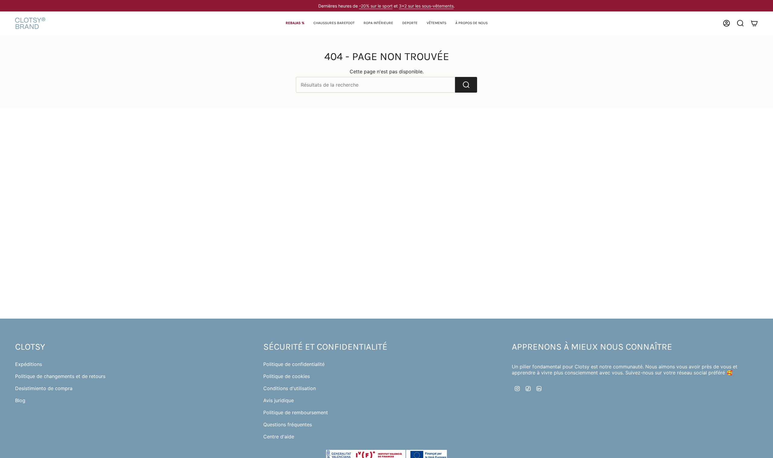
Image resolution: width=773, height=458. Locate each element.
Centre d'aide (278, 437)
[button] (334, 23)
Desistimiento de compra (43, 388)
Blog (20, 400)
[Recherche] (466, 85)
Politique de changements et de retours (60, 376)
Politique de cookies (286, 376)
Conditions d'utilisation (289, 388)
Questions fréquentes (287, 424)
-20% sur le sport (376, 5)
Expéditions (28, 364)
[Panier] (754, 23)
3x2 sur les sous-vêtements (426, 5)
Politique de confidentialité (294, 364)
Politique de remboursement (295, 412)
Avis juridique (278, 400)
